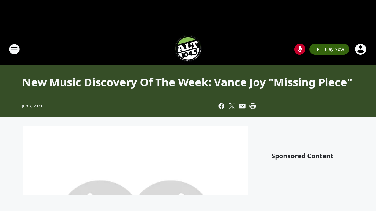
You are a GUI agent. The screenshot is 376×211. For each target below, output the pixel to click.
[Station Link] (188, 49)
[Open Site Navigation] (14, 49)
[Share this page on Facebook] (221, 106)
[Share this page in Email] (242, 106)
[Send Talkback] (299, 49)
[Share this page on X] (232, 106)
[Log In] (361, 49)
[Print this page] (253, 106)
